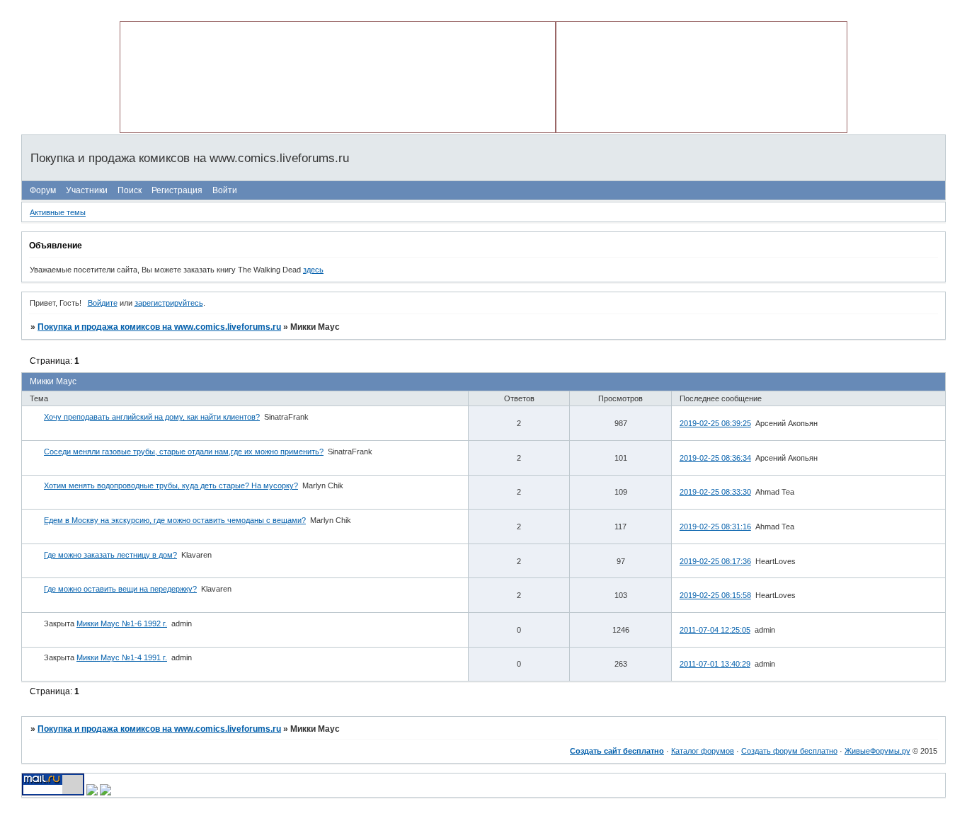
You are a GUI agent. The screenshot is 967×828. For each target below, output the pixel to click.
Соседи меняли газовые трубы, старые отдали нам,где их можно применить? (184, 451)
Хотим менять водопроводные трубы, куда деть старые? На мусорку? (171, 485)
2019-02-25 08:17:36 (715, 561)
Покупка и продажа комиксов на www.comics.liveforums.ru (159, 327)
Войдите (103, 303)
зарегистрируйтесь (169, 303)
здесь (313, 269)
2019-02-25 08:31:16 (715, 526)
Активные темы (58, 212)
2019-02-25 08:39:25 (715, 423)
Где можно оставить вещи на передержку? (120, 589)
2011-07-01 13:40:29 (715, 664)
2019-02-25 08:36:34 (715, 458)
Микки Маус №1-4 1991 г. (121, 657)
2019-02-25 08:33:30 (715, 492)
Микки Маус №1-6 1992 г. (121, 623)
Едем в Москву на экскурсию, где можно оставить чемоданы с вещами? (175, 520)
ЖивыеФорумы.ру (877, 751)
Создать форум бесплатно (789, 751)
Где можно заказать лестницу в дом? (110, 555)
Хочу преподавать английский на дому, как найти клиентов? (152, 417)
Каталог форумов (702, 751)
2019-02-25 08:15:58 (715, 595)
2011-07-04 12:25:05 (715, 630)
